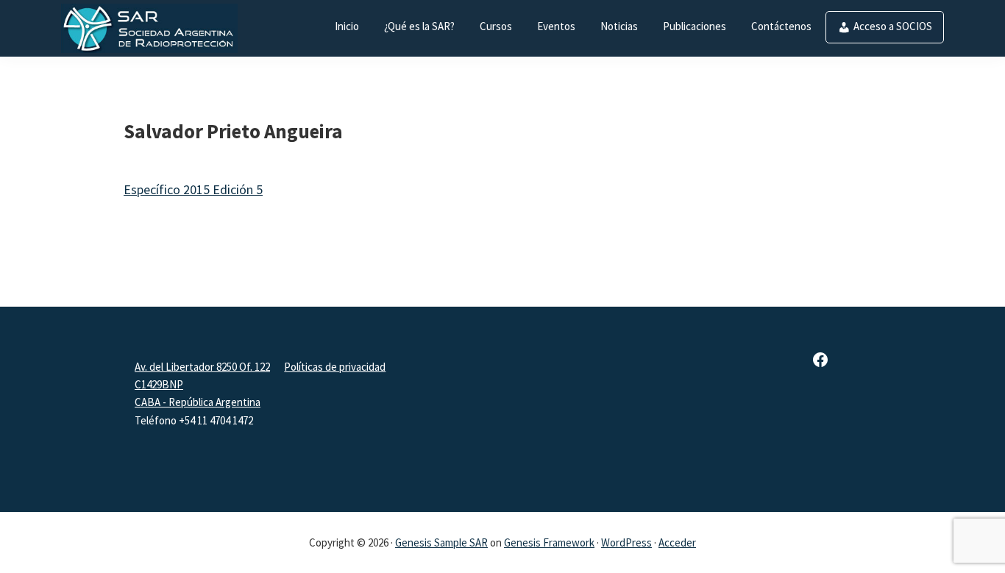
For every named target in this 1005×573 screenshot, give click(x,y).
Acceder (677, 542)
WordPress (626, 542)
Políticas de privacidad (335, 367)
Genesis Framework (549, 542)
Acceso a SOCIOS (892, 26)
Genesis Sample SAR (441, 542)
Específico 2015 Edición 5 (193, 189)
